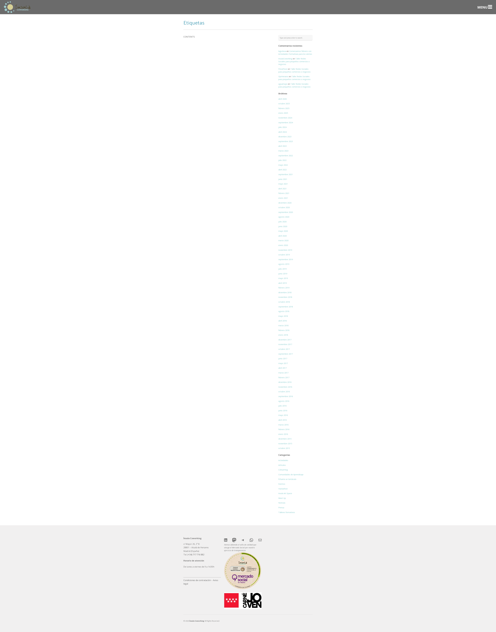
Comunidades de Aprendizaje (290, 474)
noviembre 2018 (285, 297)
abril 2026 (282, 99)
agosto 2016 (283, 401)
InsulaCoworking (285, 58)
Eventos (281, 484)
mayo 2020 (283, 231)
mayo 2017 (283, 363)
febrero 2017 (283, 377)
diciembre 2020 (284, 203)
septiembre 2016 (285, 396)
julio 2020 (282, 221)
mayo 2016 (283, 415)
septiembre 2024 (285, 122)
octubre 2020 (284, 207)
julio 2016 (282, 406)
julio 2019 (282, 269)
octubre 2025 (284, 103)
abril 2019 (282, 283)
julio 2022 (282, 160)
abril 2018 (282, 320)
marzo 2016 (283, 424)
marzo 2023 (283, 151)
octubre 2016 (284, 391)
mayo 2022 (283, 165)
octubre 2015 (284, 448)
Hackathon (283, 488)
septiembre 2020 (285, 212)
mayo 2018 (283, 316)
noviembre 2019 (285, 250)
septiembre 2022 (285, 155)
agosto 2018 (283, 311)
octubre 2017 (284, 349)
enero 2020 (283, 245)
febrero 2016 (283, 429)
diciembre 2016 (284, 382)
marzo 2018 (283, 325)
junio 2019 (282, 273)
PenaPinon (282, 69)
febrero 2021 (283, 193)
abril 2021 (282, 188)
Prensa (281, 507)
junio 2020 (282, 226)
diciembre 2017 (284, 339)
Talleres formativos (286, 512)
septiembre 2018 (285, 306)
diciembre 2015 (284, 439)
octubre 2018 (284, 302)
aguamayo (282, 84)
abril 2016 (282, 420)
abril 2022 (282, 169)
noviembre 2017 (285, 344)
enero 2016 (283, 434)
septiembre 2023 (285, 141)
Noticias (281, 503)
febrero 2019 (283, 287)
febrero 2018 (283, 330)
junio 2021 (282, 179)
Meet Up (282, 498)
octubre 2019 (284, 254)
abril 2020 (282, 236)
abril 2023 (282, 146)
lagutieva (282, 51)
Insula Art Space (285, 493)
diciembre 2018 (284, 292)
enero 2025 (283, 113)
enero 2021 (283, 198)
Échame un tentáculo (287, 479)
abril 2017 (282, 368)
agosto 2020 (283, 217)
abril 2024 (282, 132)
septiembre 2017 (285, 354)
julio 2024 (282, 127)
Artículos (282, 465)
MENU (482, 7)
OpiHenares (283, 76)
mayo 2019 (283, 278)
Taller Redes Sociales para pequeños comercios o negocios (294, 61)
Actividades (283, 460)
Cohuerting (283, 470)
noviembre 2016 (285, 387)
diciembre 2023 (284, 136)
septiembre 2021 (285, 174)
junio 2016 (282, 410)
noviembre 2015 (285, 443)
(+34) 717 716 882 (195, 554)
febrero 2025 (283, 108)
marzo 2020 (283, 240)
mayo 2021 (283, 184)
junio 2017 (282, 358)
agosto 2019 (283, 264)
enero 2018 (283, 335)
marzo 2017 (283, 372)
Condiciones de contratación (197, 580)
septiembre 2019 (285, 259)
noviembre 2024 (285, 118)
